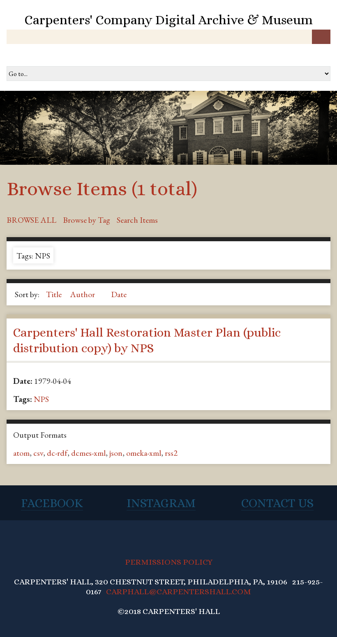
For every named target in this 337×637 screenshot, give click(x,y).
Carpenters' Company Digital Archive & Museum (168, 19)
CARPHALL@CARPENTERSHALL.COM (178, 591)
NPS (41, 399)
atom (21, 453)
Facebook (52, 503)
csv (38, 453)
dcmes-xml (88, 453)
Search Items (137, 220)
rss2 (171, 453)
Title (54, 294)
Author (83, 294)
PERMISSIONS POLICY (168, 562)
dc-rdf (57, 453)
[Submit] (321, 37)
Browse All (31, 220)
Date (119, 294)
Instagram (161, 503)
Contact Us (277, 503)
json (115, 453)
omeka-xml (143, 453)
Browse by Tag (86, 220)
